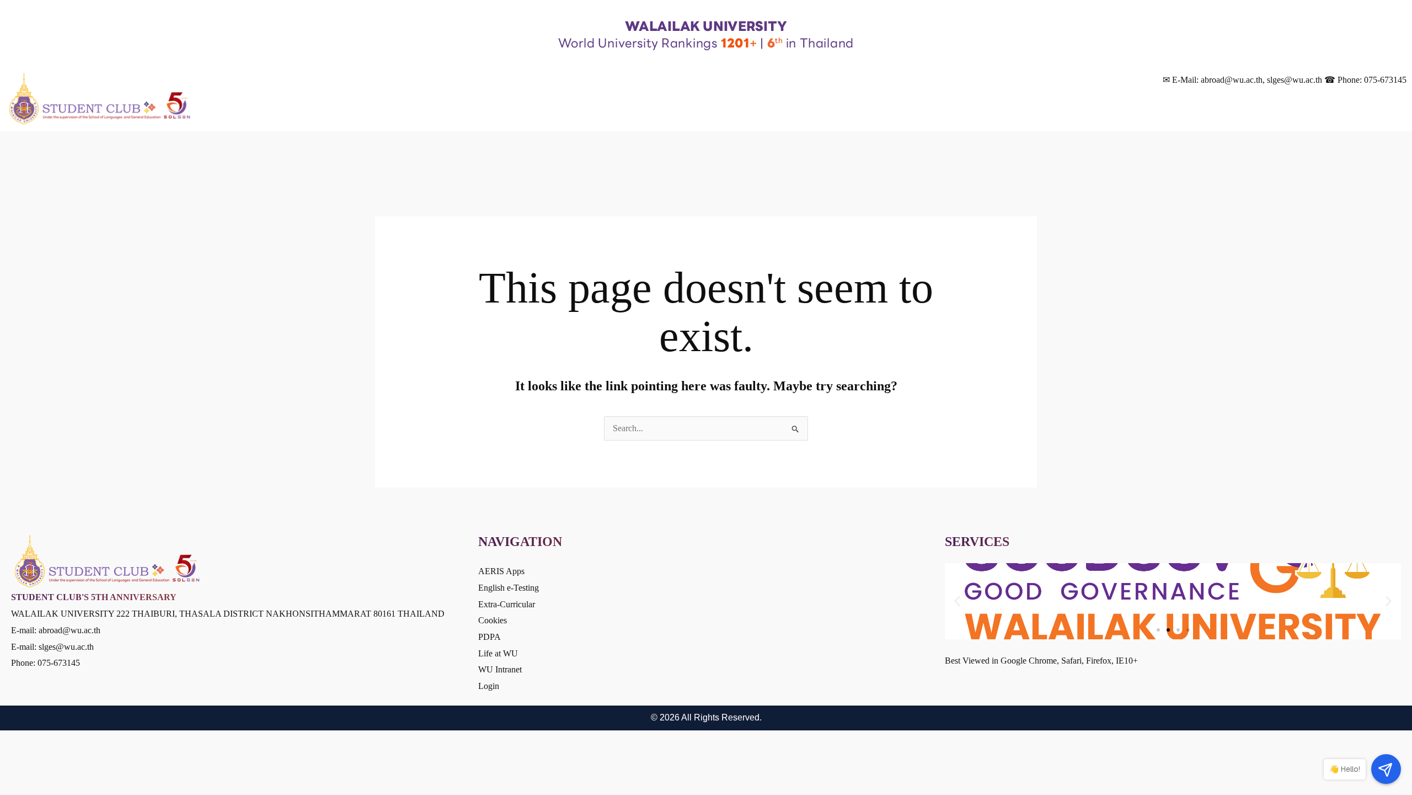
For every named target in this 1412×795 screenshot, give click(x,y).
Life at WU (498, 653)
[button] (957, 601)
